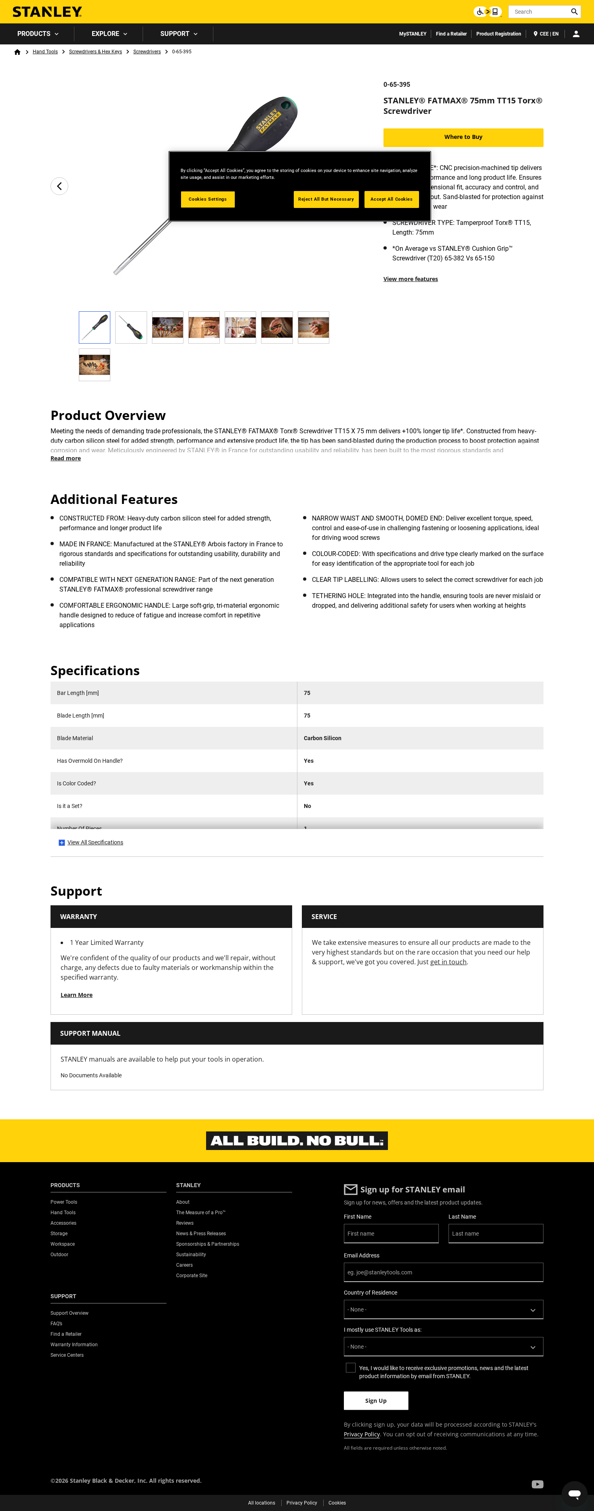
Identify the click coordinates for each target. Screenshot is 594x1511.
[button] (537, 1484)
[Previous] (59, 186)
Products (34, 34)
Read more (66, 458)
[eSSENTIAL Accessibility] (488, 12)
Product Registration (498, 34)
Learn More (77, 995)
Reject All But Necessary (326, 199)
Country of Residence (370, 1292)
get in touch (448, 961)
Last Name (462, 1216)
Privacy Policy (362, 1434)
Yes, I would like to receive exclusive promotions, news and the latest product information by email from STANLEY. (444, 1372)
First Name (357, 1216)
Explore (105, 34)
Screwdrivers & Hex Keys (95, 52)
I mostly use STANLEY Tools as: (382, 1329)
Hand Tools (45, 52)
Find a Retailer (451, 34)
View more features (410, 279)
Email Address (361, 1255)
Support (175, 34)
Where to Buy (463, 137)
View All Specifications (95, 842)
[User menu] (576, 34)
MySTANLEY (412, 34)
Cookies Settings (208, 199)
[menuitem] (37, 33)
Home (17, 52)
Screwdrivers (147, 52)
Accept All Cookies (392, 199)
